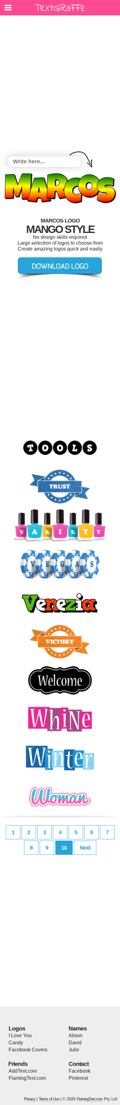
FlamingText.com (27, 1078)
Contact (79, 1064)
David (75, 1042)
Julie (74, 1049)
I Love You (20, 1035)
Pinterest (78, 1078)
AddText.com (23, 1071)
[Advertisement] (60, 86)
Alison (75, 1035)
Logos (17, 1028)
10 (64, 848)
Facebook (79, 1071)
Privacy (29, 1099)
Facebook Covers (28, 1049)
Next (85, 848)
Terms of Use (49, 1099)
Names (78, 1028)
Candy (16, 1042)
